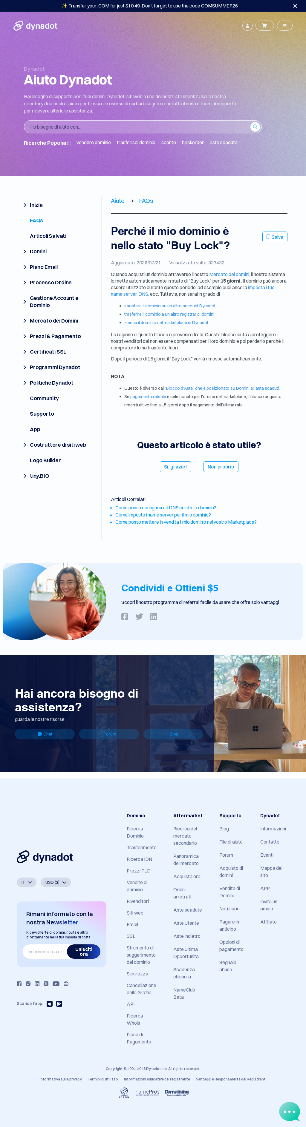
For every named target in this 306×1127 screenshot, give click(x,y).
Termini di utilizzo (103, 1079)
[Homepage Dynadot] (35, 26)
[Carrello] (264, 26)
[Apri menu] (285, 26)
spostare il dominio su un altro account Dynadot (169, 306)
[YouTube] (56, 983)
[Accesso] (247, 26)
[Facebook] (19, 983)
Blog (174, 734)
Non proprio (221, 467)
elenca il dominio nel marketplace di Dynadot (166, 322)
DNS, (143, 294)
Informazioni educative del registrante (157, 1079)
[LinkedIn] (37, 983)
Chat (47, 734)
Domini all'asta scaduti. (258, 388)
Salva (277, 237)
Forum (110, 734)
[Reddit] (66, 983)
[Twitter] (46, 983)
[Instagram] (28, 983)
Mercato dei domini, (229, 274)
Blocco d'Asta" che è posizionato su (201, 388)
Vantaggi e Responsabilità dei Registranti (231, 1079)
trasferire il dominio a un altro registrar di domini (169, 314)
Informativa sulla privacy (61, 1079)
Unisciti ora (83, 951)
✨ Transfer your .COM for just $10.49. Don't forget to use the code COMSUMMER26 (150, 6)
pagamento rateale (148, 396)
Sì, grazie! (175, 467)
